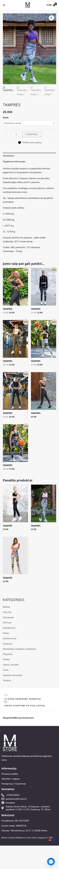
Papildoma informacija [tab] (14, 161)
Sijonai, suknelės (11, 665)
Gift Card (7, 622)
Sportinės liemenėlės (12, 675)
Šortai (5, 670)
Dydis (6, 117)
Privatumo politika (9, 774)
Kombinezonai (9, 638)
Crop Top (7, 612)
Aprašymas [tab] (8, 156)
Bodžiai (6, 607)
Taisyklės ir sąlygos (10, 779)
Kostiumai (7, 644)
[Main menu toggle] (4, 5)
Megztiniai (7, 654)
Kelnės (6, 633)
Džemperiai (8, 617)
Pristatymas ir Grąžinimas (13, 784)
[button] (51, 18)
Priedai (6, 659)
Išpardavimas (9, 628)
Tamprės (7, 680)
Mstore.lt (5, 838)
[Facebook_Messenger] (51, 861)
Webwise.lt (20, 838)
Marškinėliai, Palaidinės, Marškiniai (19, 649)
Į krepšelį (32, 134)
